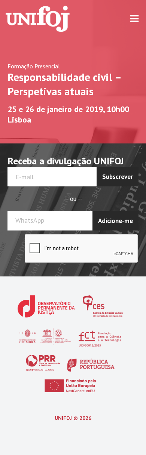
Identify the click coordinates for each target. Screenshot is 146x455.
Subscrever (117, 177)
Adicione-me (115, 221)
